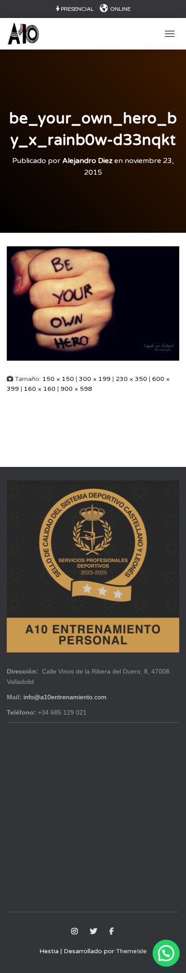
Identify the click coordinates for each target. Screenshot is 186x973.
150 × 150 (58, 379)
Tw (94, 931)
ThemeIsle (131, 951)
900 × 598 (76, 389)
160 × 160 (40, 389)
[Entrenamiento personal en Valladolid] (26, 34)
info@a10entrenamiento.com (65, 697)
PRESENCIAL (77, 9)
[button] (166, 953)
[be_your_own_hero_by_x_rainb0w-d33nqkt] (93, 303)
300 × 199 (95, 379)
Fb (112, 931)
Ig (75, 931)
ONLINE (120, 9)
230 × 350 (131, 379)
